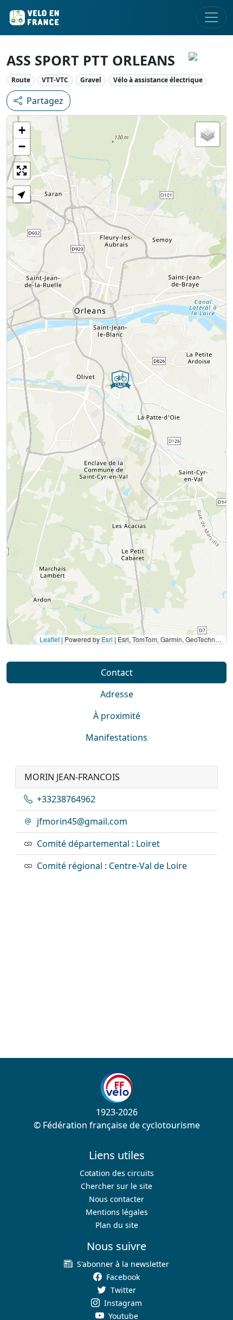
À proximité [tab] (116, 716)
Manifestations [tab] (116, 737)
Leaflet (50, 639)
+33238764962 (66, 799)
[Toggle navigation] (211, 17)
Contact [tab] (117, 672)
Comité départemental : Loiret (98, 843)
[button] (120, 379)
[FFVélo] (116, 1088)
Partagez (45, 101)
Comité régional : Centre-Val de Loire (112, 866)
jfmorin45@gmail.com (82, 821)
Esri (107, 639)
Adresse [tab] (116, 694)
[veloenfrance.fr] (34, 17)
